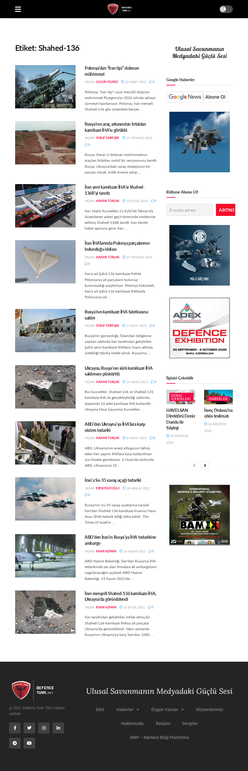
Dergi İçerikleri (181, 397)
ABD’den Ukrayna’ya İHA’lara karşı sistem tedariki (115, 427)
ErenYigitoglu (107, 488)
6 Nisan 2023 (136, 438)
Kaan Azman (106, 551)
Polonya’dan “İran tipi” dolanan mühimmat (112, 71)
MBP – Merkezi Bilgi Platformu (159, 737)
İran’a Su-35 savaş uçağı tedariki (113, 480)
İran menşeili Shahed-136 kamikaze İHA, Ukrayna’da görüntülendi (120, 596)
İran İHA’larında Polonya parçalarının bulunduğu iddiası (117, 246)
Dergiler (190, 723)
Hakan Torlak (107, 201)
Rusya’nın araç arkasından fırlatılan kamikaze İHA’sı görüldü (115, 127)
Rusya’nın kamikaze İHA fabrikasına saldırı (116, 315)
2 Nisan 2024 (135, 325)
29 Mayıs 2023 (137, 382)
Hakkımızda (132, 723)
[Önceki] (194, 465)
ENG (100, 709)
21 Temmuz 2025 (138, 138)
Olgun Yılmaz (107, 82)
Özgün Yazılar (164, 709)
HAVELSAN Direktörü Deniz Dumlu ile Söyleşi (180, 419)
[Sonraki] (205, 465)
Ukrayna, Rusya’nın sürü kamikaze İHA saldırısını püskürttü (119, 371)
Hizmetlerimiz (209, 709)
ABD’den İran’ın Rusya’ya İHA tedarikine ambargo (120, 540)
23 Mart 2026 (135, 82)
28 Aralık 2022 (138, 488)
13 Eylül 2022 (133, 607)
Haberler (218, 398)
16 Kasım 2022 (133, 551)
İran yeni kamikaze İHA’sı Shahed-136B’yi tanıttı (115, 190)
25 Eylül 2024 (137, 201)
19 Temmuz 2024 (139, 257)
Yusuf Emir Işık (107, 138)
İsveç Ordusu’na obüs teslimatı (218, 413)
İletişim (163, 723)
